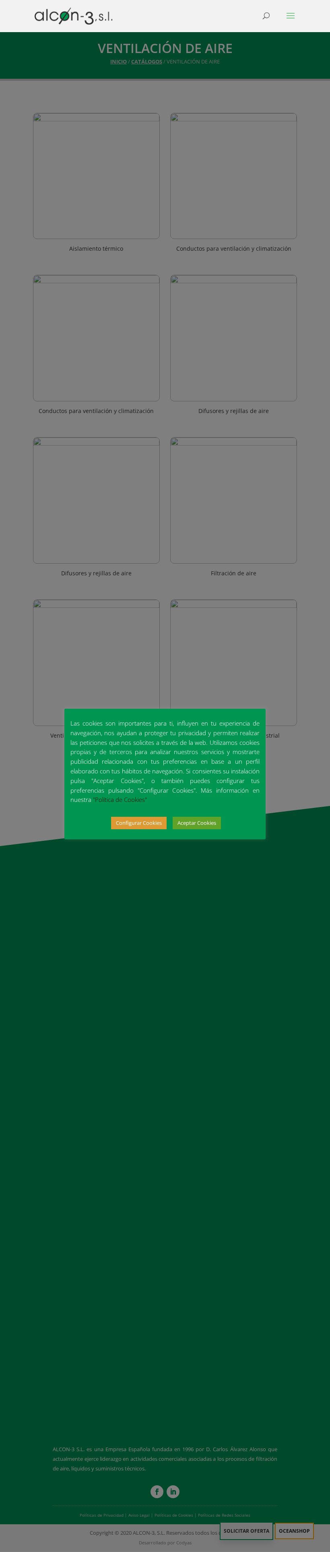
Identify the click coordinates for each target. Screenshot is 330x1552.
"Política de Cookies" (120, 799)
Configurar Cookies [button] (139, 822)
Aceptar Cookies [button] (196, 822)
